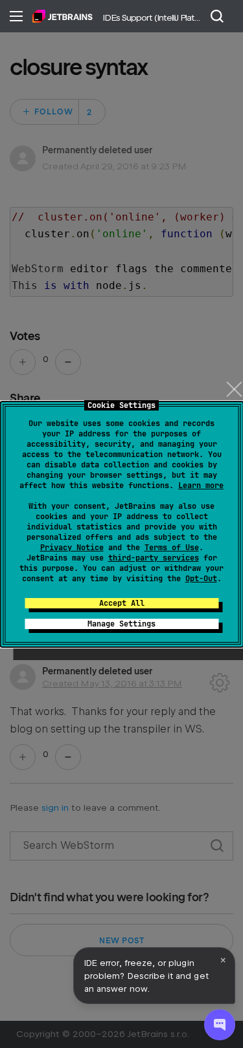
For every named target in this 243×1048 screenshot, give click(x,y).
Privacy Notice (72, 547)
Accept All (122, 603)
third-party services (153, 558)
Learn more (201, 485)
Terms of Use (172, 547)
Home (62, 16)
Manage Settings (121, 624)
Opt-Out (201, 578)
